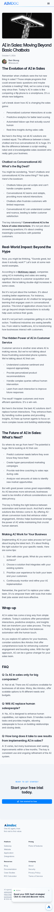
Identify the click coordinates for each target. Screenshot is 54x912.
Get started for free (28, 801)
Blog (6, 866)
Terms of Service (36, 876)
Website (7, 849)
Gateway (8, 846)
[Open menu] (48, 3)
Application (8, 853)
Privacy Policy (34, 873)
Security (32, 869)
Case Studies (9, 873)
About (31, 866)
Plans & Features (36, 846)
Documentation (10, 869)
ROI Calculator (10, 876)
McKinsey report (27, 272)
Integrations (9, 856)
